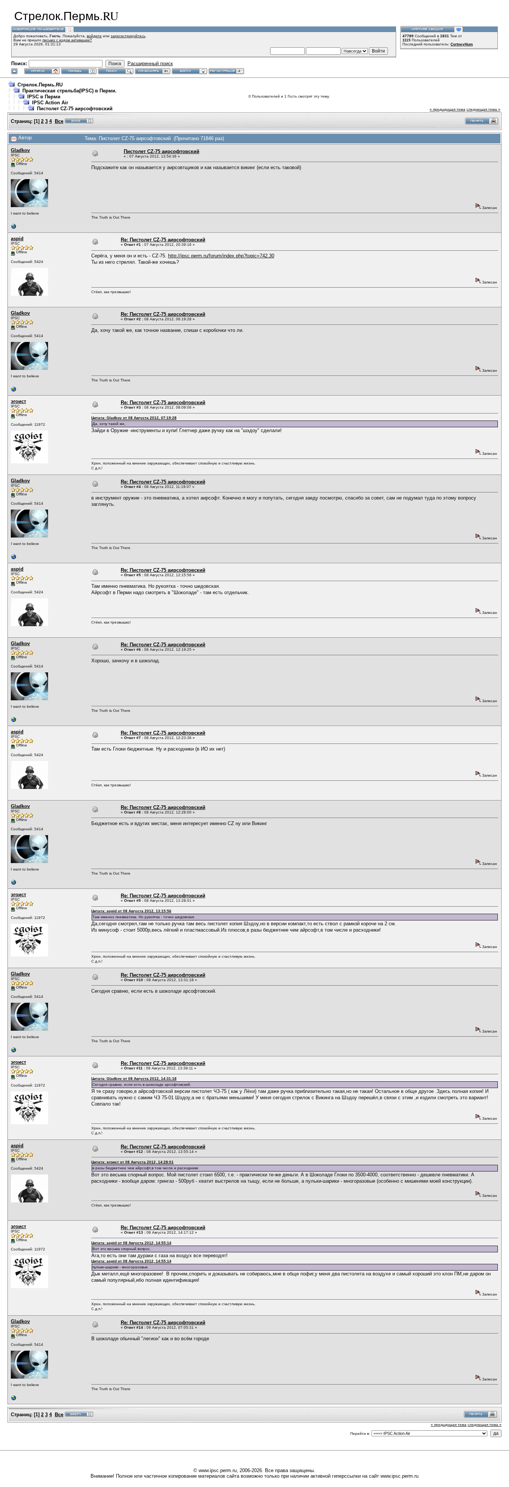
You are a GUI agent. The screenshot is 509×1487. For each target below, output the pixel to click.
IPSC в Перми (43, 96)
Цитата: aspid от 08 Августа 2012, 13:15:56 (131, 911)
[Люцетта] (14, 228)
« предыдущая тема (447, 109)
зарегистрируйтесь (128, 36)
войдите (94, 36)
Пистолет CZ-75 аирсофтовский (75, 108)
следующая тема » (483, 109)
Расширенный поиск (150, 63)
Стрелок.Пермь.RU (40, 85)
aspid (17, 238)
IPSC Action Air (50, 102)
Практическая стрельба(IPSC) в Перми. (69, 90)
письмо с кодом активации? (67, 40)
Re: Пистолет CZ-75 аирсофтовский (163, 239)
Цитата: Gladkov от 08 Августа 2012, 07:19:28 (134, 418)
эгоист (18, 401)
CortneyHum (461, 44)
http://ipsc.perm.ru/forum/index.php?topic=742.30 (221, 256)
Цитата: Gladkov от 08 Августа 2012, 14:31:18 (134, 1079)
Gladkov (20, 150)
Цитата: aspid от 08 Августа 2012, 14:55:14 (131, 1243)
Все (59, 121)
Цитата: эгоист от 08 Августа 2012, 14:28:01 (132, 1162)
